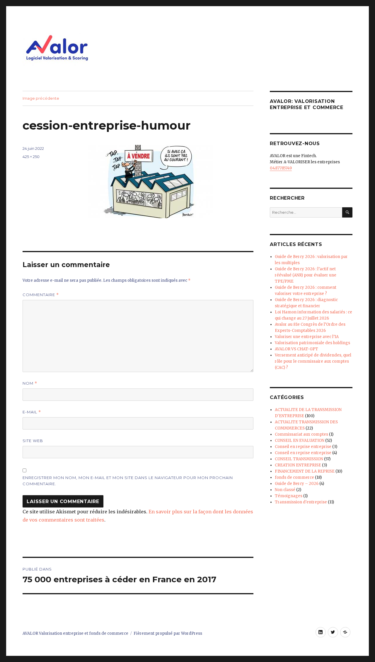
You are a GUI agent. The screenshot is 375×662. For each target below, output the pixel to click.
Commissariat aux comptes (301, 434)
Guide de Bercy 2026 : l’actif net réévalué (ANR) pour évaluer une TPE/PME (305, 275)
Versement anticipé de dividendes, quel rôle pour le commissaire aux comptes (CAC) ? (313, 361)
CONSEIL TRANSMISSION (299, 458)
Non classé (285, 489)
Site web (33, 440)
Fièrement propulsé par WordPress (168, 633)
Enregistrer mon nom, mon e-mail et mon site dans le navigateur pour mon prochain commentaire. (128, 480)
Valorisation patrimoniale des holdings (312, 342)
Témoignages (288, 495)
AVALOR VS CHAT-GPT (296, 349)
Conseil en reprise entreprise (303, 446)
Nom (30, 383)
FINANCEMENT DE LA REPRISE (305, 471)
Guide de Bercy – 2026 (296, 483)
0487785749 (281, 168)
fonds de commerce (294, 477)
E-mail (32, 412)
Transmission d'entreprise (301, 502)
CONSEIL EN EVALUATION (299, 440)
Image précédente (41, 98)
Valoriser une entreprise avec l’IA (307, 336)
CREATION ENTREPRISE (298, 465)
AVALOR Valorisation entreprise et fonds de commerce (75, 633)
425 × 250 (31, 156)
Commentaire (41, 294)
